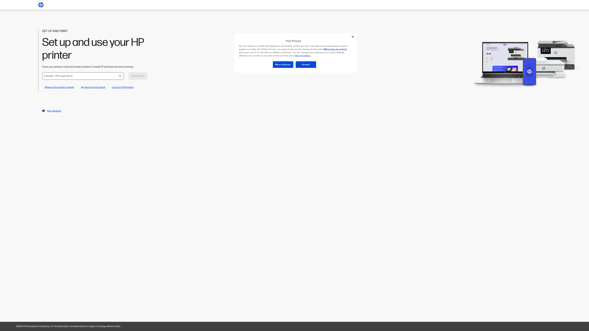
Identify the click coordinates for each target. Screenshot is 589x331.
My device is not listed (93, 87)
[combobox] (83, 76)
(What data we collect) (335, 49)
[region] (295, 53)
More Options (283, 64)
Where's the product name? (59, 87)
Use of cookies (302, 55)
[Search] (120, 76)
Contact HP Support (123, 87)
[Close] (352, 36)
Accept (306, 64)
